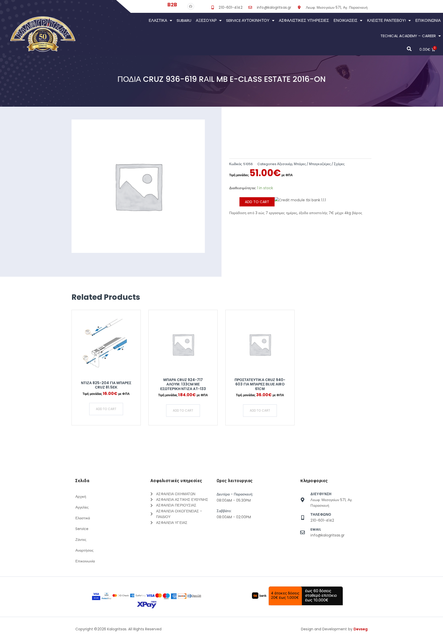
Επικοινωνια (428, 20)
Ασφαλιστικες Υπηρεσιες (304, 20)
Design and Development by (334, 629)
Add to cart (257, 201)
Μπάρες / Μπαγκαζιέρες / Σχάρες (319, 164)
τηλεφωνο (320, 514)
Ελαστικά (158, 20)
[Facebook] (190, 6)
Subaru (184, 20)
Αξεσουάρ (206, 20)
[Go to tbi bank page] (300, 203)
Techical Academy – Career (408, 35)
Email (315, 529)
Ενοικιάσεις (346, 20)
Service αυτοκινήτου (247, 20)
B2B (172, 4)
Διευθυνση (320, 494)
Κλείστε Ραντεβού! (386, 20)
